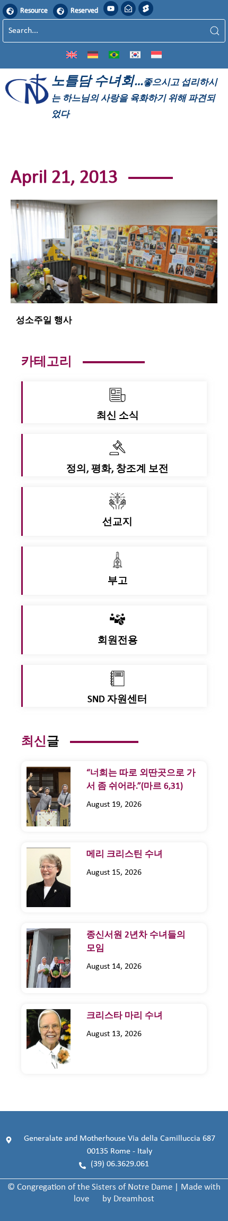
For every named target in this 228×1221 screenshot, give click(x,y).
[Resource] (10, 11)
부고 (118, 581)
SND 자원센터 (117, 700)
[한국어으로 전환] (135, 54)
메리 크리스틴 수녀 (125, 854)
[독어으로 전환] (92, 54)
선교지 (117, 522)
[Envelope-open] (128, 8)
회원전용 (118, 641)
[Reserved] (60, 11)
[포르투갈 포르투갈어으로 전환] (114, 54)
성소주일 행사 (44, 320)
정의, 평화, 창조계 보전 (117, 469)
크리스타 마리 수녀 (128, 1015)
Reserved (84, 11)
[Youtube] (110, 8)
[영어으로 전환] (71, 54)
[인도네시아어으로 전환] (156, 54)
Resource (34, 11)
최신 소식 (118, 416)
